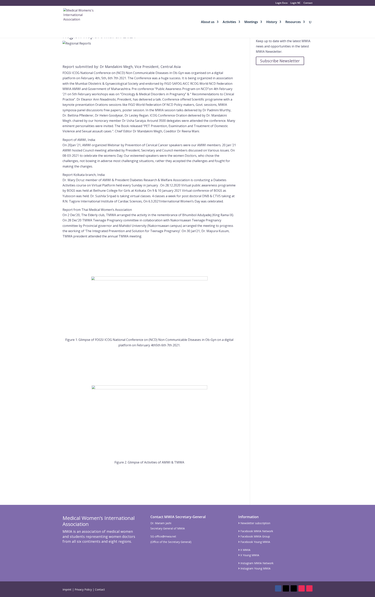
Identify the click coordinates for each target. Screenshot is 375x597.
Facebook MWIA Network (256, 531)
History (271, 22)
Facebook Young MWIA (255, 542)
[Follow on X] (286, 588)
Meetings (251, 22)
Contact (308, 3)
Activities (229, 22)
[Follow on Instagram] (301, 588)
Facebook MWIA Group (255, 536)
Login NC (295, 3)
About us (207, 22)
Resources (293, 22)
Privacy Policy (83, 589)
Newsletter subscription (255, 523)
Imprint (66, 589)
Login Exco (281, 3)
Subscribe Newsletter (280, 60)
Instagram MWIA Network (256, 563)
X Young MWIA (249, 555)
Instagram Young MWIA (255, 568)
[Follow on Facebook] (278, 588)
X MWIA (245, 550)
